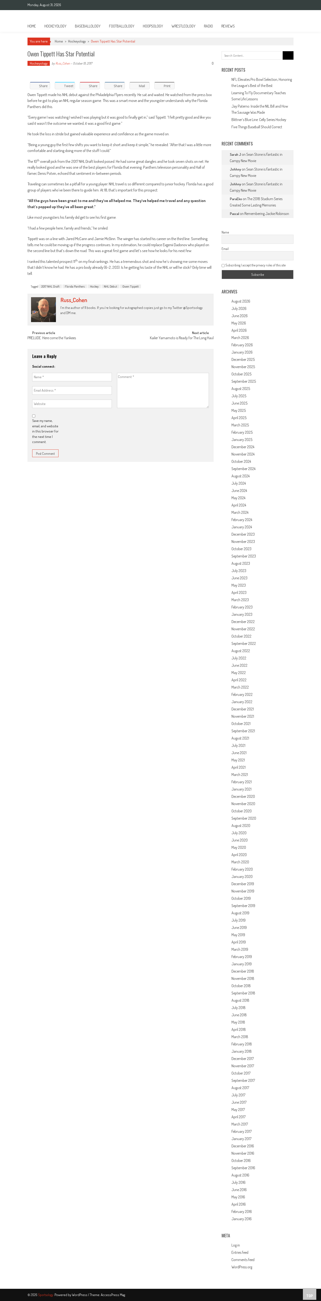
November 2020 (243, 803)
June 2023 (239, 578)
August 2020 (240, 825)
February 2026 (242, 345)
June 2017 (239, 1102)
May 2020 (238, 847)
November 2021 (242, 716)
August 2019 (240, 913)
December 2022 (243, 621)
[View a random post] (286, 26)
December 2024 (242, 446)
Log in (235, 1245)
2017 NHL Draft (50, 286)
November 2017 (242, 1065)
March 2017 (239, 1124)
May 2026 (238, 323)
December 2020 (243, 796)
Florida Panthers (75, 286)
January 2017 (241, 1138)
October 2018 (241, 985)
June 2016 (239, 1189)
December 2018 (242, 971)
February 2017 (241, 1131)
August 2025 (240, 388)
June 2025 (239, 403)
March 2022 (240, 687)
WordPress (80, 1295)
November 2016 (242, 1153)
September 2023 (243, 556)
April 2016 (238, 1204)
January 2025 (241, 439)
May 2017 (238, 1109)
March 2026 (240, 337)
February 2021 (241, 781)
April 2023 (239, 592)
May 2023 (238, 585)
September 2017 (243, 1080)
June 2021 (239, 752)
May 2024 (238, 497)
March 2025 (240, 425)
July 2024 (238, 483)
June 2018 (239, 1015)
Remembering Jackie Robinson (266, 213)
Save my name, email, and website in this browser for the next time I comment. (45, 431)
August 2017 (240, 1087)
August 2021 (240, 738)
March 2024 (239, 512)
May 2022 (238, 672)
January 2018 (241, 1051)
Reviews (228, 26)
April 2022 (239, 680)
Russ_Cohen (62, 63)
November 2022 (243, 629)
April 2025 (239, 417)
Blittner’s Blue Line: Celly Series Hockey (258, 119)
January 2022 (241, 701)
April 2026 (239, 330)
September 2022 (243, 643)
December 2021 (242, 709)
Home (31, 26)
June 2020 (239, 840)
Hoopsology (153, 26)
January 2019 (241, 964)
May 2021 (238, 760)
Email (225, 249)
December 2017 (242, 1058)
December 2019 (242, 883)
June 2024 (239, 490)
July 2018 (238, 1007)
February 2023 (242, 607)
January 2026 (242, 352)
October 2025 (241, 374)
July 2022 (238, 658)
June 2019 (239, 927)
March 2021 (239, 774)
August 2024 (240, 476)
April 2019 (238, 942)
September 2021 (243, 730)
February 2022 (242, 694)
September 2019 (243, 905)
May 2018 (238, 1022)
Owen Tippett (130, 286)
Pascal (234, 213)
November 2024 (242, 454)
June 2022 (239, 665)
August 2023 (240, 563)
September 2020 (243, 818)
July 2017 (238, 1095)
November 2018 (242, 978)
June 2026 (239, 315)
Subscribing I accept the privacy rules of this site (255, 265)
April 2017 (238, 1116)
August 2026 (240, 301)
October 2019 (241, 898)
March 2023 (240, 599)
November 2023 (243, 541)
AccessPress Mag (113, 1295)
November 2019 (242, 891)
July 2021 (238, 745)
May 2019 (238, 934)
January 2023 (241, 614)
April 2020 (239, 854)
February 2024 (241, 519)
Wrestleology (184, 26)
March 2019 (239, 949)
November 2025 (243, 366)
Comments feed (242, 1259)
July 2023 (238, 570)
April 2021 (238, 767)
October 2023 (241, 548)
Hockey (94, 286)
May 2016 (238, 1197)
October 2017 (241, 1073)
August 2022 (240, 650)
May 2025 (238, 410)
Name (225, 232)
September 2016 (243, 1167)
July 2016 (238, 1182)
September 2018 (243, 993)
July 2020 (239, 832)
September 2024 (243, 468)
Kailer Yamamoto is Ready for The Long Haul (182, 338)
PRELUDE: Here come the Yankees (51, 338)
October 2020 (241, 811)
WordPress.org (241, 1267)
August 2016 (240, 1175)
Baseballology (88, 26)
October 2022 (241, 636)
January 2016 (241, 1218)
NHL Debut (110, 286)
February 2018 (241, 1044)
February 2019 (241, 956)
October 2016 (241, 1160)
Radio (208, 26)
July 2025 (238, 395)
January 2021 (241, 789)
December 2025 (243, 359)
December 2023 (243, 534)
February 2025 (242, 432)
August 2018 (240, 1000)
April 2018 (238, 1029)
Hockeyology (55, 26)
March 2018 (239, 1036)
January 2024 (241, 527)
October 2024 (241, 461)
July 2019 (238, 920)
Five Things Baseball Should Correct (256, 127)
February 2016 (241, 1211)
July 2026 (239, 308)
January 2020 (242, 876)
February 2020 (242, 869)
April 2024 (238, 505)
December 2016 (242, 1146)
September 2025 (243, 381)
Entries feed (239, 1252)
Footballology (121, 26)
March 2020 (240, 862)
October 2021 (241, 723)
